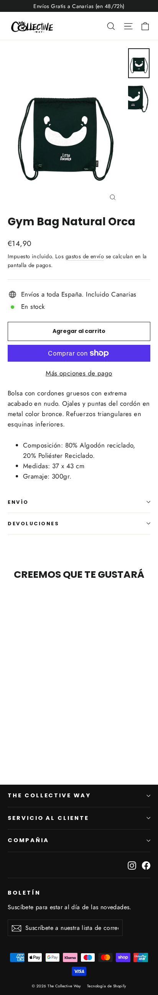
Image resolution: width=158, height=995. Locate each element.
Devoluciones (33, 523)
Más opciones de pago (79, 373)
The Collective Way (49, 795)
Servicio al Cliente (48, 818)
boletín (24, 893)
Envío (18, 502)
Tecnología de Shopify (106, 986)
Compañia (28, 840)
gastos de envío (85, 256)
